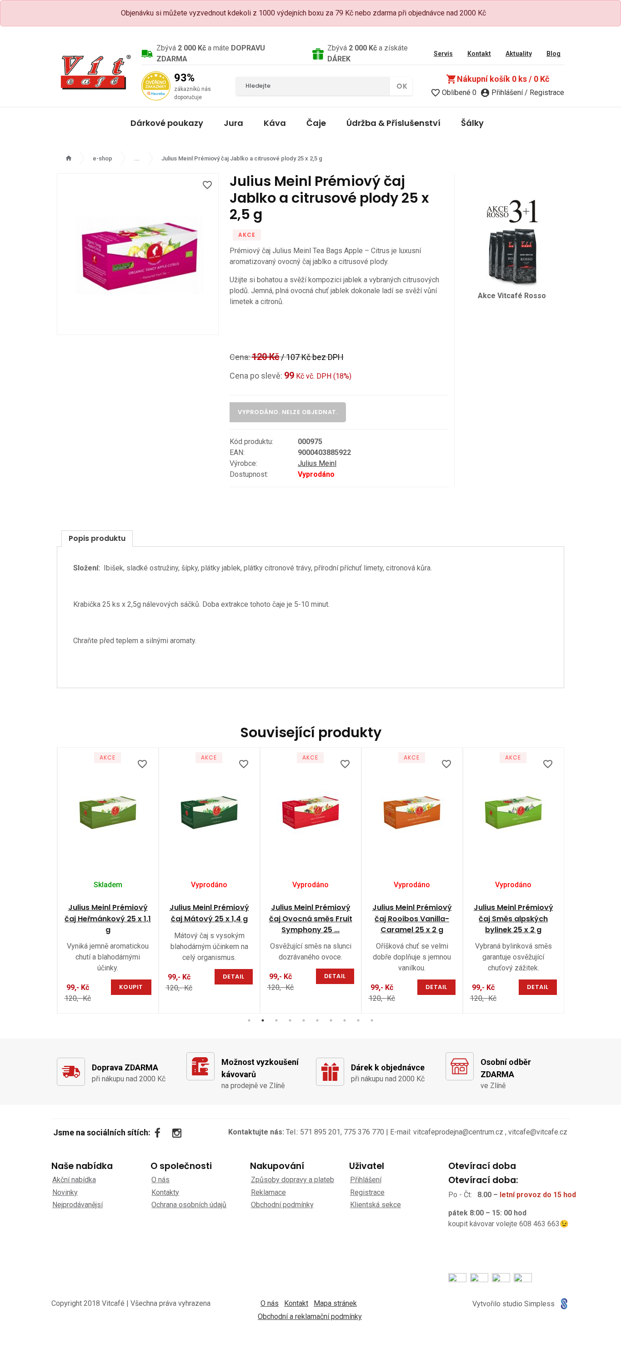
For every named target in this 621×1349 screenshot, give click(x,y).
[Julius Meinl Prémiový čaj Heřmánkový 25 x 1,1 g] (108, 811)
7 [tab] (331, 1020)
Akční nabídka (74, 1179)
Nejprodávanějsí (77, 1204)
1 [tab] (249, 1020)
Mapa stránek (335, 1303)
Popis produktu (97, 538)
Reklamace (268, 1192)
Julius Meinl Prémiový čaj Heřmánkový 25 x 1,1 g (108, 918)
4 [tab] (290, 1020)
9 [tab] (358, 1020)
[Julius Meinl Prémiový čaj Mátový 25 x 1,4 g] (209, 811)
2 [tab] (262, 1020)
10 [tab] (371, 1020)
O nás (160, 1179)
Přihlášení (365, 1179)
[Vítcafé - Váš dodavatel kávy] (95, 71)
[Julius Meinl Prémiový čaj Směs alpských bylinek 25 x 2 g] (513, 811)
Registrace (367, 1192)
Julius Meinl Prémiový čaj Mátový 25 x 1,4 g (209, 913)
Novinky (65, 1192)
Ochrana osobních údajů (188, 1204)
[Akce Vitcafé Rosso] (512, 241)
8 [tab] (344, 1020)
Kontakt (296, 1303)
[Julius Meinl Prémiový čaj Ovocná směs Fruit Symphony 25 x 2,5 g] (310, 811)
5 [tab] (303, 1020)
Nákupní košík (497, 79)
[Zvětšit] (137, 254)
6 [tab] (317, 1020)
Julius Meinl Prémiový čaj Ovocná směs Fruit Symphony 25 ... (310, 918)
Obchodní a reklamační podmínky (310, 1316)
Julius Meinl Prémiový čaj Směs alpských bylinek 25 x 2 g (513, 918)
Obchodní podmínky (282, 1204)
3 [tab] (276, 1020)
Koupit (131, 987)
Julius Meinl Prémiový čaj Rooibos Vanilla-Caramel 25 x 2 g (412, 918)
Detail (234, 976)
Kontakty (165, 1192)
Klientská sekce (375, 1204)
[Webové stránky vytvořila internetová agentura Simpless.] (564, 1303)
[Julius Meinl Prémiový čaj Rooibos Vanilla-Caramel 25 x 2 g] (412, 811)
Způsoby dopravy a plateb (292, 1179)
